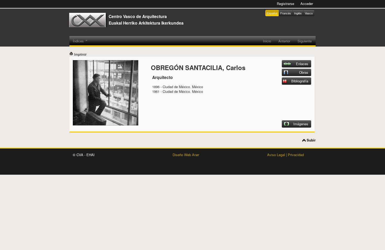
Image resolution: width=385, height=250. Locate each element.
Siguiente (305, 40)
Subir (311, 140)
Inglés (298, 13)
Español (272, 13)
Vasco (309, 13)
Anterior (284, 40)
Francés (285, 13)
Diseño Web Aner (186, 154)
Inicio (267, 40)
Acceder (306, 3)
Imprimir (79, 54)
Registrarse (285, 3)
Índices (79, 40)
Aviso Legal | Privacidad (285, 154)
